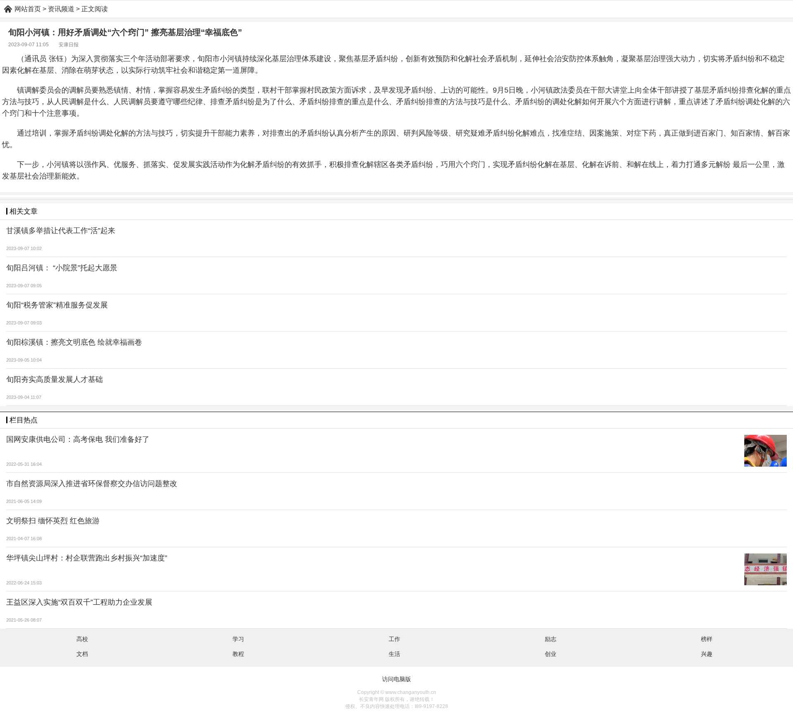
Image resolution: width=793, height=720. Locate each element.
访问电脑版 (396, 679)
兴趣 (706, 654)
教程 (238, 654)
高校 (82, 639)
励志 (550, 639)
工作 (394, 639)
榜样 (706, 639)
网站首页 (27, 8)
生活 (394, 654)
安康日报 (68, 45)
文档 (82, 654)
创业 (550, 654)
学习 (238, 639)
